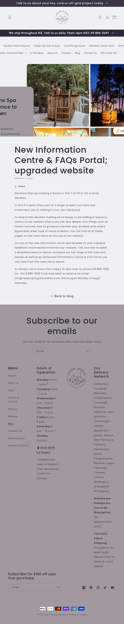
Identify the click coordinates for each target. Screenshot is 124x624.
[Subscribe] (87, 351)
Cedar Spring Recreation (56, 614)
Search (12, 375)
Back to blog (64, 296)
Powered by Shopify (78, 614)
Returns (12, 416)
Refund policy (16, 438)
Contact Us (15, 431)
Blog (10, 423)
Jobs (11, 390)
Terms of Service (13, 399)
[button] (9, 17)
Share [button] (21, 186)
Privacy (12, 409)
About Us (13, 383)
